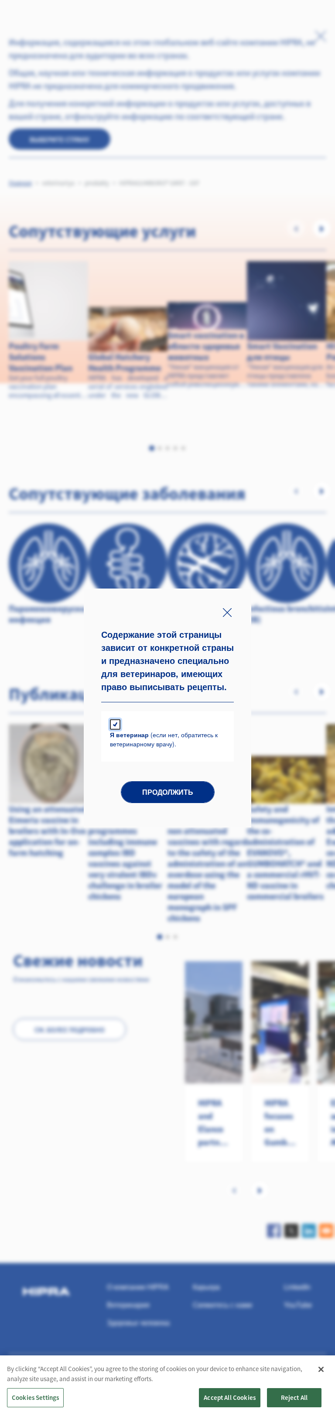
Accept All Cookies (230, 1397)
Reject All (294, 1397)
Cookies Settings (35, 1397)
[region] (167, 1385)
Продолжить (167, 792)
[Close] (321, 1369)
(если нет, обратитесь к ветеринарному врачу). (164, 739)
